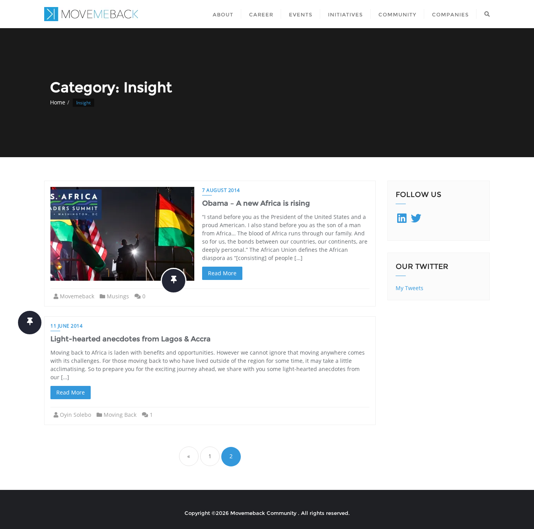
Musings (118, 296)
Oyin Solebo (75, 414)
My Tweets (409, 288)
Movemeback (77, 296)
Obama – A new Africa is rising (256, 203)
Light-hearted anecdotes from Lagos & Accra (130, 339)
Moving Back (120, 414)
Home (57, 102)
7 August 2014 (221, 190)
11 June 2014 (66, 326)
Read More (222, 273)
